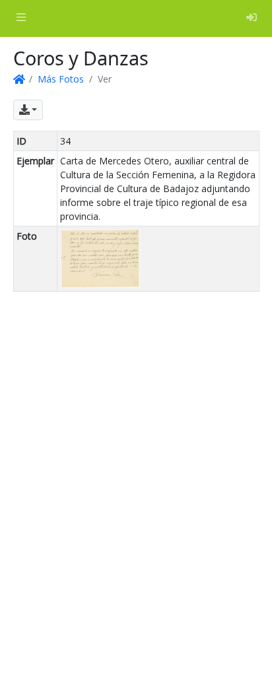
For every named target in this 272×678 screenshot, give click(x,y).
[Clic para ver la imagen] (100, 258)
